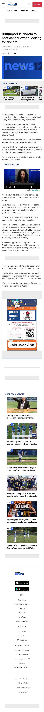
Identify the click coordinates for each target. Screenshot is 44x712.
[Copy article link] (15, 53)
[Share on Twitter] (12, 53)
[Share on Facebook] (9, 53)
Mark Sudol (6, 47)
